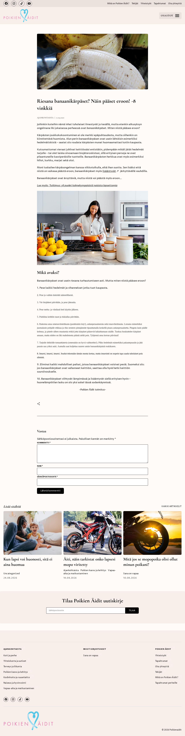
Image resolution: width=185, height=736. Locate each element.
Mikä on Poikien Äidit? (118, 3)
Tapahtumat (160, 3)
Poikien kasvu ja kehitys (93, 570)
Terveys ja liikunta (12, 666)
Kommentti (44, 443)
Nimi (40, 466)
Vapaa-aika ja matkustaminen (19, 688)
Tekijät (135, 3)
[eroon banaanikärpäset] (92, 264)
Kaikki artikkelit (172, 506)
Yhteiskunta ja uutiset (15, 661)
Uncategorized (11, 573)
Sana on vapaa (131, 573)
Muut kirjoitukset (95, 649)
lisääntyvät (109, 171)
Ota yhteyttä (175, 3)
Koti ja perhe (10, 655)
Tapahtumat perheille (166, 683)
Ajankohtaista (45, 117)
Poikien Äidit (163, 649)
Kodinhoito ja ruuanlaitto (16, 677)
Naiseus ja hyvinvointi (14, 683)
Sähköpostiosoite (47, 477)
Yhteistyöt (146, 3)
